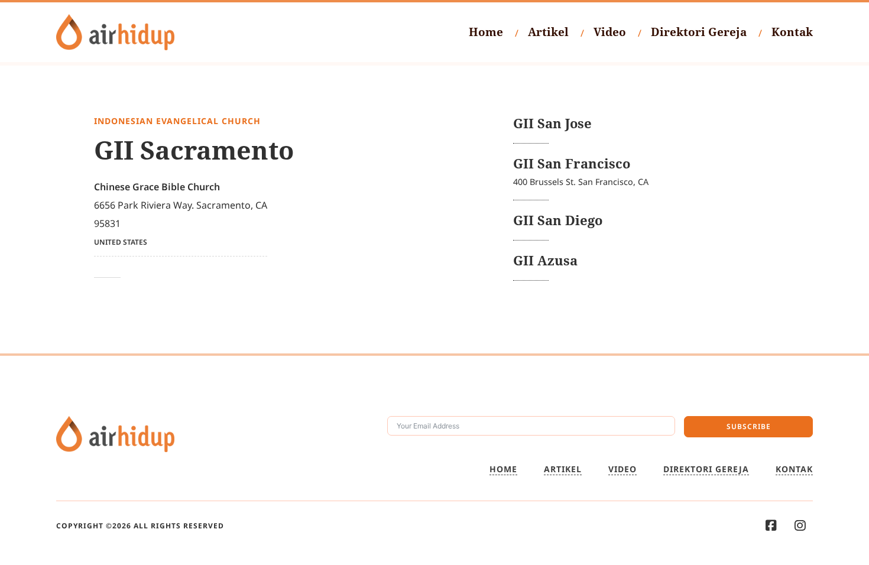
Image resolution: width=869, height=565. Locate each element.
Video (610, 32)
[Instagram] (800, 525)
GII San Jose (552, 123)
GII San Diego (557, 220)
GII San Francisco (571, 163)
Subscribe (749, 426)
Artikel (548, 32)
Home (486, 32)
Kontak (792, 32)
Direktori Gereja (699, 32)
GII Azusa (545, 260)
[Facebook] (771, 525)
